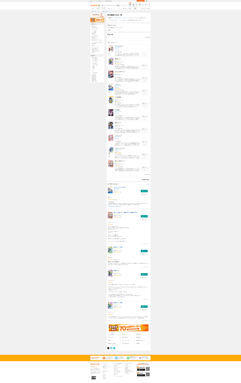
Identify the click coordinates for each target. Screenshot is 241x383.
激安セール (94, 37)
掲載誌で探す (94, 78)
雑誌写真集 (135, 8)
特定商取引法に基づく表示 (129, 371)
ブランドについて (128, 366)
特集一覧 (93, 45)
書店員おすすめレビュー (96, 49)
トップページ (105, 364)
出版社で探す (94, 79)
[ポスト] (108, 348)
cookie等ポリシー (128, 372)
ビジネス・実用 (95, 64)
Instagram (104, 375)
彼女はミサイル (118, 122)
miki (111, 197)
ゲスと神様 (117, 109)
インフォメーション (117, 372)
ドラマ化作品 (94, 32)
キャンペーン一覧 (95, 47)
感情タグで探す (94, 81)
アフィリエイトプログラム (118, 376)
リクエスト (115, 375)
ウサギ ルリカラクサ (117, 17)
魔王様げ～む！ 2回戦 (118, 302)
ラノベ (119, 8)
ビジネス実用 (129, 8)
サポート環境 (116, 369)
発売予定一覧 (94, 26)
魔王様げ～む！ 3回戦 (118, 247)
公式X (109, 30)
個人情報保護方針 (128, 369)
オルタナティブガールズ (120, 148)
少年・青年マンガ (98, 8)
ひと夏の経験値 (118, 97)
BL (108, 8)
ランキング (105, 368)
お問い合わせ (116, 373)
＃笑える (114, 206)
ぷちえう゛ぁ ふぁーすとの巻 (119, 187)
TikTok (104, 376)
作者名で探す (94, 76)
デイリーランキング (95, 29)
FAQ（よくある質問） (117, 371)
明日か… (111, 257)
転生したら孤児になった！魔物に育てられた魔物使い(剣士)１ (126, 212)
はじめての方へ (143, 8)
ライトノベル (95, 62)
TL (114, 8)
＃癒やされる (118, 206)
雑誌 (93, 66)
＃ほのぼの (110, 206)
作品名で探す (94, 75)
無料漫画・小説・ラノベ (107, 366)
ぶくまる (93, 52)
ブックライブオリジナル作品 (97, 42)
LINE (104, 372)
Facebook (104, 378)
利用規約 (126, 368)
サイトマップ (127, 373)
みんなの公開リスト (95, 48)
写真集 (94, 67)
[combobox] (110, 5)
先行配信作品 (94, 43)
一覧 (148, 184)
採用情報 (126, 367)
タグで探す (94, 74)
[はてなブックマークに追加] (114, 349)
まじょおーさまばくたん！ (120, 71)
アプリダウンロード (117, 367)
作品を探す (115, 366)
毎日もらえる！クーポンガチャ (97, 40)
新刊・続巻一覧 (94, 27)
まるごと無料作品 (95, 35)
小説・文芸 (125, 8)
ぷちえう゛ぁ (117, 84)
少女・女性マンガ (103, 8)
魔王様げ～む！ (118, 58)
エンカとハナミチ (126, 17)
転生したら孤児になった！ (120, 160)
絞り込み (102, 5)
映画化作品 (94, 33)
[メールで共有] (111, 348)
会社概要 (126, 364)
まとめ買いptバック (95, 38)
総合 (93, 8)
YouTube (104, 377)
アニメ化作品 (94, 31)
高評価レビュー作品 (95, 51)
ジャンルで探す (94, 72)
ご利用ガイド (148, 8)
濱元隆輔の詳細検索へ (146, 179)
